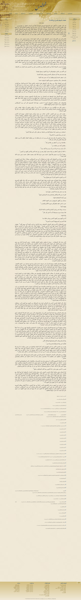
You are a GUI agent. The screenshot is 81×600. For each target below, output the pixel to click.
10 (65, 426)
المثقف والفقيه (7, 26)
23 (65, 466)
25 (65, 472)
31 (65, 491)
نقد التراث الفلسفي (6, 44)
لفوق (79, 582)
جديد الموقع (74, 40)
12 (65, 432)
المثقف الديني (74, 29)
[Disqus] (40, 542)
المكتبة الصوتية (63, 589)
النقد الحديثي (74, 35)
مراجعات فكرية (7, 31)
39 (65, 519)
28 (65, 481)
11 (65, 429)
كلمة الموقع (64, 585)
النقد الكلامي (74, 22)
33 (65, 499)
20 (65, 457)
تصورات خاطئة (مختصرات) (74, 37)
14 (65, 438)
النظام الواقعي (74, 24)
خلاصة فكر (74, 38)
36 (65, 510)
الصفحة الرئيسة (63, 584)
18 (65, 450)
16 (65, 444)
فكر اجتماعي (6, 29)
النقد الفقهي (74, 26)
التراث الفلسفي (74, 31)
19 (65, 454)
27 (65, 478)
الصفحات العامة (63, 583)
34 (65, 502)
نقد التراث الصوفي (6, 46)
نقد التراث (6, 34)
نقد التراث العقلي (7, 35)
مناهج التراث (74, 20)
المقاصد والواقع (7, 24)
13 (65, 435)
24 (65, 469)
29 (65, 484)
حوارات (64, 591)
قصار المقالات (74, 19)
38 (65, 516)
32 (65, 496)
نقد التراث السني (7, 37)
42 (65, 528)
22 (65, 463)
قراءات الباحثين (63, 590)
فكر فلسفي (6, 28)
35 (65, 507)
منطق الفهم (6, 20)
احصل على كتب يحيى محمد (61, 588)
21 (65, 460)
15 (65, 441)
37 (65, 513)
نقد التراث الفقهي (7, 42)
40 (65, 522)
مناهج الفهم (6, 22)
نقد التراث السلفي (7, 41)
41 (65, 525)
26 (65, 475)
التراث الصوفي (74, 33)
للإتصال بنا (64, 592)
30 (65, 488)
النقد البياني (74, 28)
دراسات (6, 19)
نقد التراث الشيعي (7, 39)
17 (65, 447)
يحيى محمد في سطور (62, 587)
